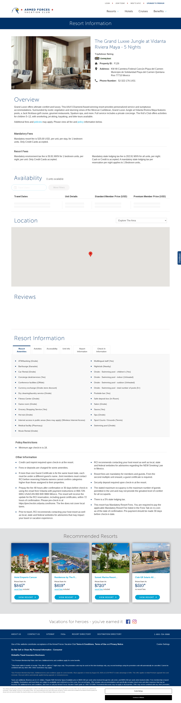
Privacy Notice (116, 644)
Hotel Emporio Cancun (25, 577)
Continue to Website (138, 697)
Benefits (159, 11)
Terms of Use (100, 644)
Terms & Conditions (85, 644)
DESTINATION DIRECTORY (109, 634)
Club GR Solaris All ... (145, 577)
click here (46, 684)
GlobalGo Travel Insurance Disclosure (28, 655)
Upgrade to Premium (155, 3)
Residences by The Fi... (65, 577)
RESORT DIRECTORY (81, 634)
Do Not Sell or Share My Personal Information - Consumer (36, 650)
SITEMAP (50, 634)
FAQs (63, 634)
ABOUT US (16, 634)
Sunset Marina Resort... (106, 577)
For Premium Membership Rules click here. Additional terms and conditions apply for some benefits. (45, 660)
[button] (15, 63)
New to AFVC (136, 3)
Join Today (120, 3)
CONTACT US (34, 634)
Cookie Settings (138, 691)
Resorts (111, 11)
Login (107, 3)
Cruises (143, 11)
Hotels (129, 11)
